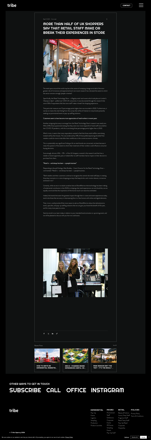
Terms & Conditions (137, 416)
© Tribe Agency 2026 (17, 432)
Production (94, 423)
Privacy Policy (135, 413)
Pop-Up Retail (122, 423)
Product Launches (96, 425)
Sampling (93, 420)
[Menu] (141, 5)
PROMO (110, 410)
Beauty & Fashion (123, 413)
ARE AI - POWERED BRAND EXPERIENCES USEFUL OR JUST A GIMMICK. (75, 367)
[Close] (149, 437)
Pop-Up (93, 413)
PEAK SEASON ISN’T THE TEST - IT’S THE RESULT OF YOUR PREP (103, 367)
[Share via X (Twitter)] (48, 333)
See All (115, 345)
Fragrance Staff (123, 418)
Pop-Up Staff (111, 433)
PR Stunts (110, 425)
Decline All (135, 437)
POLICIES (135, 410)
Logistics (93, 418)
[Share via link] (57, 333)
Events (93, 415)
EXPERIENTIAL (97, 410)
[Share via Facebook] (44, 333)
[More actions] (107, 19)
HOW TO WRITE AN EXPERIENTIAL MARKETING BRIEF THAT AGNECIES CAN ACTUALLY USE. (47, 367)
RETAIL (121, 410)
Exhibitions (110, 418)
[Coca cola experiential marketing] (47, 356)
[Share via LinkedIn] (52, 333)
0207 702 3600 (32, 401)
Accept (143, 437)
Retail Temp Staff (123, 420)
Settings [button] (126, 437)
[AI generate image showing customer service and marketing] (75, 356)
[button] (25, 390)
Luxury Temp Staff (124, 415)
